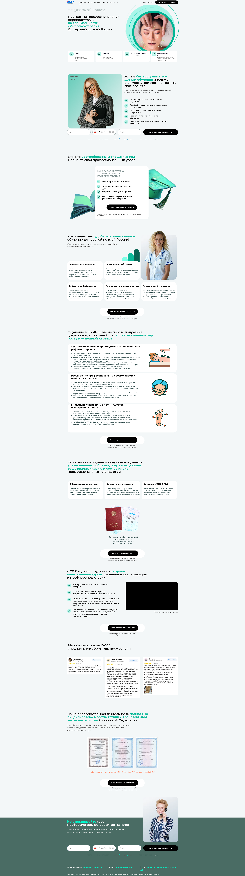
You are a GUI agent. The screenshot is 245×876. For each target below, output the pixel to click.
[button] (166, 2)
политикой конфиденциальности (124, 139)
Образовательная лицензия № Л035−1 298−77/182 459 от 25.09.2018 (123, 772)
